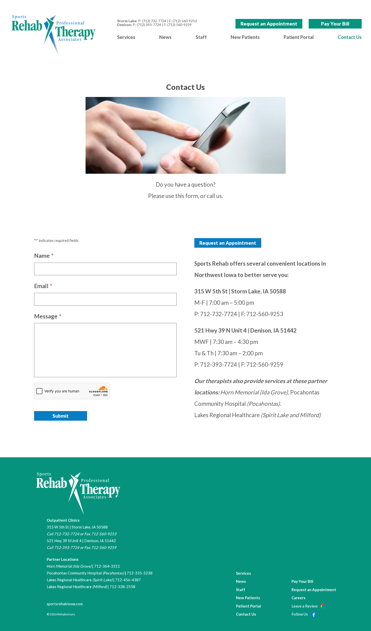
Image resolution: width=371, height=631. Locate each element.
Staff (201, 37)
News (165, 37)
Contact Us (350, 37)
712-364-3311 (107, 566)
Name (44, 255)
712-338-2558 (122, 586)
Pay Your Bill (335, 24)
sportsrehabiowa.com (65, 603)
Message (47, 316)
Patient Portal (299, 37)
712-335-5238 (139, 573)
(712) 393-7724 (149, 24)
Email (43, 286)
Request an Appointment (269, 24)
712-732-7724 (218, 314)
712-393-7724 (218, 364)
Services (126, 37)
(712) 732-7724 (154, 21)
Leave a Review (305, 606)
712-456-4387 (128, 579)
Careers (298, 597)
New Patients (245, 37)
